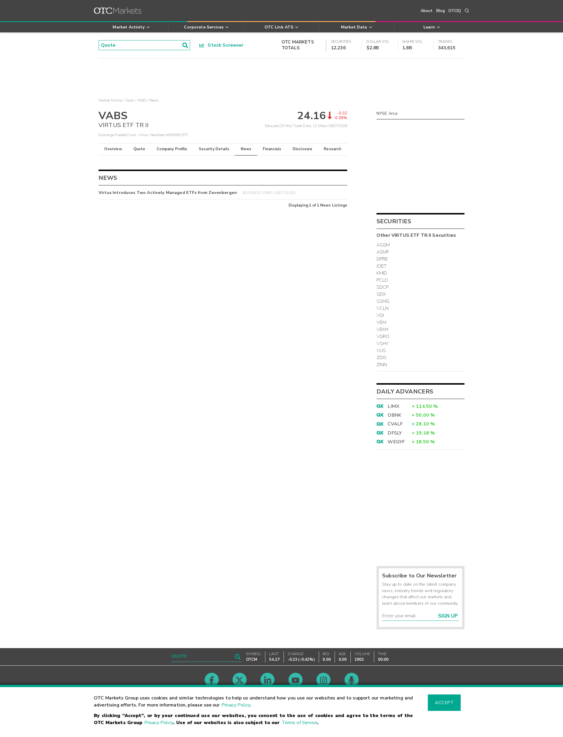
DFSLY (395, 433)
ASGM (383, 245)
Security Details (214, 149)
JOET (382, 266)
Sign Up (448, 616)
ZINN (382, 364)
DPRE (382, 259)
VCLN (383, 308)
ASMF (383, 252)
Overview (113, 149)
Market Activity (111, 100)
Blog (440, 10)
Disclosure (303, 149)
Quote (139, 149)
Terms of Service (299, 722)
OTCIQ (454, 10)
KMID (382, 273)
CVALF (395, 424)
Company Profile (172, 149)
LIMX (393, 406)
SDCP (383, 287)
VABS (142, 100)
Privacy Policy (235, 705)
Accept (444, 703)
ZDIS (382, 357)
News (246, 149)
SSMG (383, 301)
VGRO (383, 336)
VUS (381, 350)
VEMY (383, 329)
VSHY (383, 343)
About (426, 10)
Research (332, 149)
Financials (272, 149)
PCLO (382, 280)
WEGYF (396, 442)
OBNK (394, 415)
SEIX (381, 294)
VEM (381, 322)
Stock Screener (224, 45)
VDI (380, 315)
